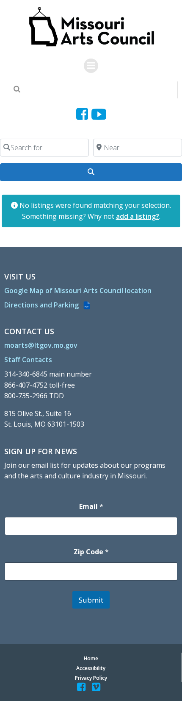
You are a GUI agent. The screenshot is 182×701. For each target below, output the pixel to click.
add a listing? (137, 216)
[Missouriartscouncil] (83, 114)
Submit (91, 600)
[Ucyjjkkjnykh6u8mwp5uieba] (98, 114)
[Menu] (91, 66)
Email (91, 507)
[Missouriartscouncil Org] (91, 27)
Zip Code (91, 552)
